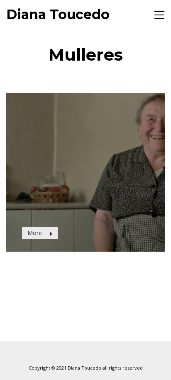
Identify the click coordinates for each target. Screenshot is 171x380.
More (35, 233)
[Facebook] (106, 354)
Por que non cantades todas (84, 124)
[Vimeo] (85, 354)
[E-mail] (64, 354)
